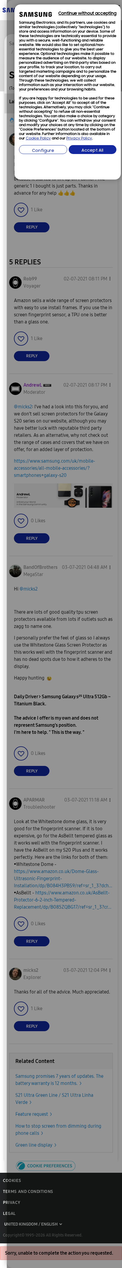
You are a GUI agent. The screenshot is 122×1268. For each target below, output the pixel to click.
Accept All (92, 150)
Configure (43, 151)
